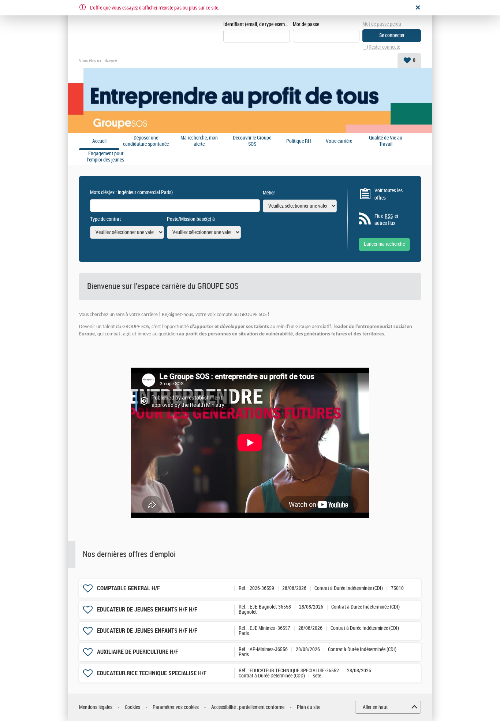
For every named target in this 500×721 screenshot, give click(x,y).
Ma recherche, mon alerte (199, 141)
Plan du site (308, 707)
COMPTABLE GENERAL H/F (128, 588)
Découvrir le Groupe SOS (252, 141)
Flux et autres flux (386, 220)
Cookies (132, 707)
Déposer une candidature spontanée (146, 141)
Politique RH (298, 141)
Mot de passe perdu (381, 24)
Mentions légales (95, 707)
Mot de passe (306, 24)
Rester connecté (384, 47)
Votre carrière (339, 141)
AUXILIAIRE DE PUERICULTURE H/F (137, 651)
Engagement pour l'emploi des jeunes (105, 157)
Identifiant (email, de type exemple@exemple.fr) (256, 24)
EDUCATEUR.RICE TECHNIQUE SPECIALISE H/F (151, 673)
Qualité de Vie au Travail (385, 141)
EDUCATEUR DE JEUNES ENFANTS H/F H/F (147, 609)
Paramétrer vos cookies (176, 707)
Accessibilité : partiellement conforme (247, 707)
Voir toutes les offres (388, 194)
